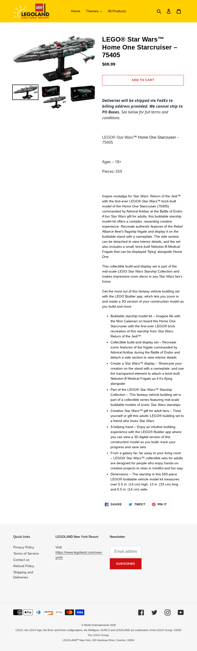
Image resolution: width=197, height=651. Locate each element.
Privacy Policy (23, 547)
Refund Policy (23, 566)
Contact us (21, 560)
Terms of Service (26, 553)
